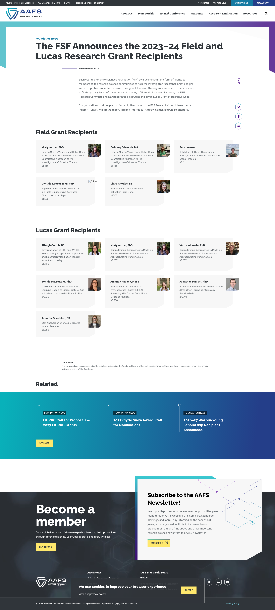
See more (44, 443)
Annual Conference (172, 13)
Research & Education (223, 13)
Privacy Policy (232, 604)
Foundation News (47, 38)
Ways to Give (219, 3)
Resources (250, 13)
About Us (126, 13)
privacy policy (97, 594)
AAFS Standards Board (49, 3)
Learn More (45, 547)
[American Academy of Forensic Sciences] (24, 14)
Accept (189, 590)
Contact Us (241, 3)
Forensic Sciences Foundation (89, 3)
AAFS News (94, 572)
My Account (264, 3)
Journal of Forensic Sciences (20, 3)
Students (197, 13)
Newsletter (203, 3)
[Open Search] (266, 13)
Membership (146, 13)
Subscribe (157, 543)
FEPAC (67, 3)
